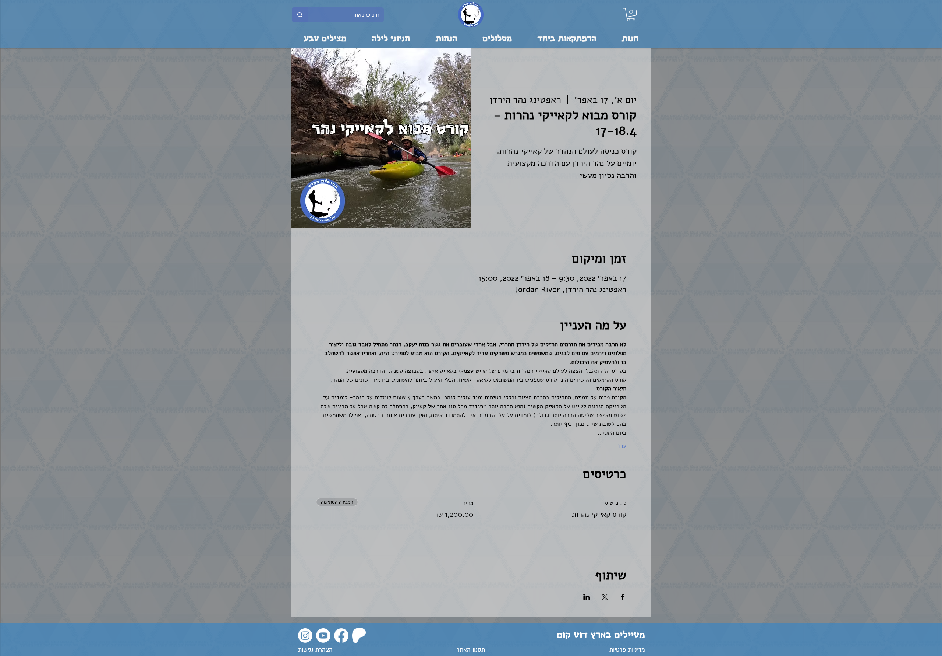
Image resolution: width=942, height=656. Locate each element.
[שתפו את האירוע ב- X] (604, 597)
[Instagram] (305, 635)
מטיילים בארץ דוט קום (601, 635)
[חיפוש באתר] (300, 14)
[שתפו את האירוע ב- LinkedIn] (586, 597)
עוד (622, 446)
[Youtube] (323, 635)
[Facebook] (341, 635)
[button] (631, 14)
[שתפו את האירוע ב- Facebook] (622, 597)
